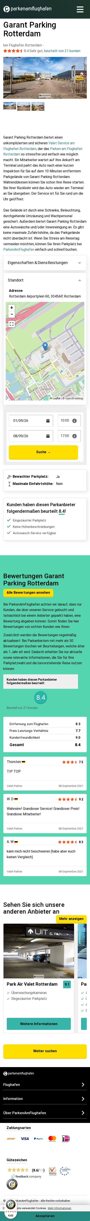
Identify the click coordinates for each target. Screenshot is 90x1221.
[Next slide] (82, 74)
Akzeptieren (45, 1216)
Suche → (43, 452)
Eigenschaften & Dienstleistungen (38, 262)
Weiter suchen (45, 1051)
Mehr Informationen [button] (59, 1208)
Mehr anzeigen (71, 919)
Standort (15, 280)
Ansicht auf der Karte (30, 316)
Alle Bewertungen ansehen (28, 592)
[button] (45, 346)
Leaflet (56, 398)
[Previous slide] (7, 74)
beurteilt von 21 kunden (62, 51)
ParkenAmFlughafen (18, 249)
